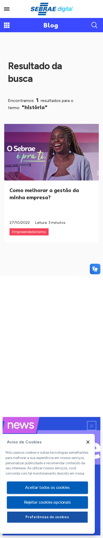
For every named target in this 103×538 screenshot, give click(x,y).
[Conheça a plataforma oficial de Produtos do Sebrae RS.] (51, 9)
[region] (47, 484)
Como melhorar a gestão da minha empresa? (44, 194)
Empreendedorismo (29, 232)
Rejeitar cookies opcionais (47, 502)
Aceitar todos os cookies (47, 487)
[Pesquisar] (94, 25)
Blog (50, 25)
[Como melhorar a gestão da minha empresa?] (51, 152)
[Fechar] (88, 442)
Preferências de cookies (47, 517)
